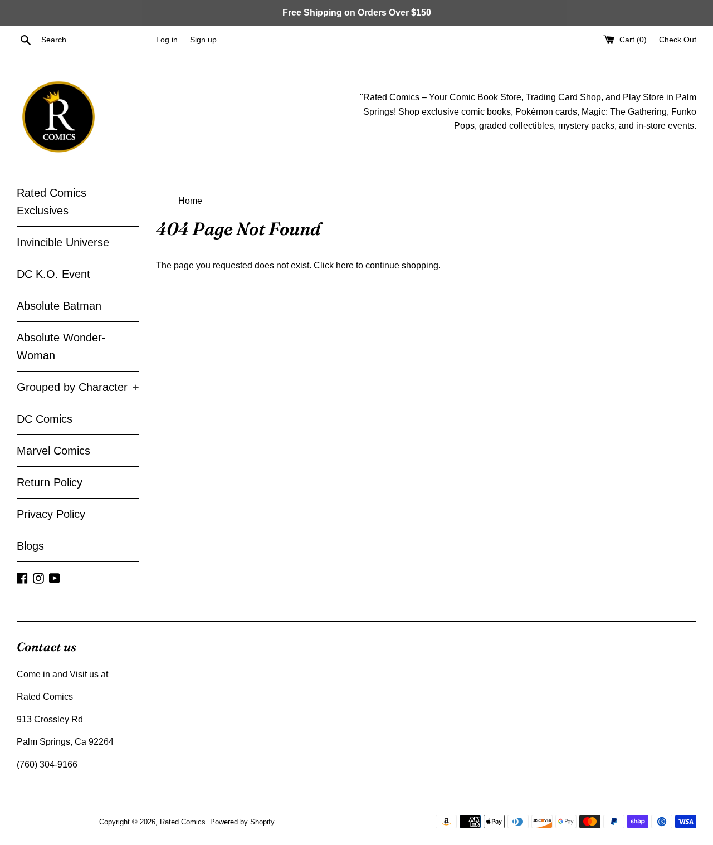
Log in (167, 39)
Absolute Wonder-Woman (61, 346)
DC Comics (44, 419)
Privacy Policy (51, 514)
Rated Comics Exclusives (51, 202)
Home (190, 201)
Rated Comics (183, 822)
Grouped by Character (78, 387)
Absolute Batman (59, 306)
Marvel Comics (53, 451)
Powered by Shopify (242, 822)
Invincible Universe (63, 242)
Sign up (203, 39)
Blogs (30, 546)
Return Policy (49, 482)
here (345, 265)
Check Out (677, 39)
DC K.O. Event (53, 274)
